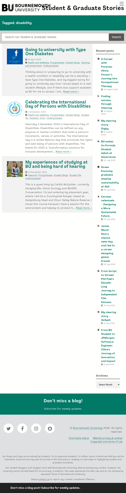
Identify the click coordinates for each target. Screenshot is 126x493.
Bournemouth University (26, 7)
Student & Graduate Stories (83, 8)
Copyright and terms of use (106, 441)
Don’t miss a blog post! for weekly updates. (45, 488)
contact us (43, 479)
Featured (32, 175)
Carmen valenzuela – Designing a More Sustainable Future (108, 206)
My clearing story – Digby (108, 124)
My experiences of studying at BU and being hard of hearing (56, 164)
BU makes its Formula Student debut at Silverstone (108, 149)
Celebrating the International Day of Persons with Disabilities (58, 104)
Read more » (71, 92)
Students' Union (37, 118)
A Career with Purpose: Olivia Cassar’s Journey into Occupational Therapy (109, 72)
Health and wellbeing (38, 62)
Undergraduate (51, 65)
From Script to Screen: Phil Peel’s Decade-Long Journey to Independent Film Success (109, 286)
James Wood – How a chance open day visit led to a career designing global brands (108, 243)
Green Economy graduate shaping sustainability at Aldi (110, 176)
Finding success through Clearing (106, 102)
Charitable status (79, 438)
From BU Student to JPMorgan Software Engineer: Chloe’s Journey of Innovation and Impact (108, 345)
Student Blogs (73, 62)
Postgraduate (57, 62)
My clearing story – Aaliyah (108, 316)
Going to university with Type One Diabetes (55, 52)
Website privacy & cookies (107, 438)
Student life (75, 175)
